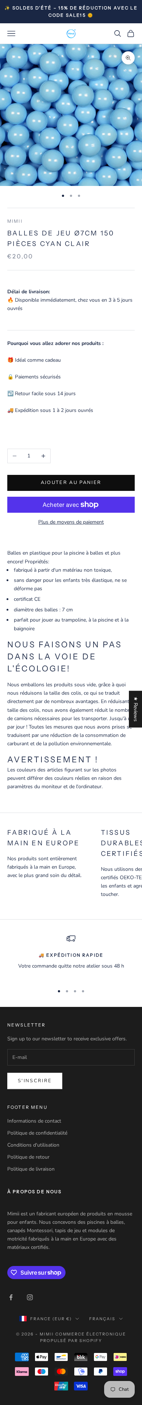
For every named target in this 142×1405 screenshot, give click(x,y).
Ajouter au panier (71, 482)
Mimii (15, 221)
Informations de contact (34, 1121)
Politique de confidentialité (37, 1133)
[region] (71, 956)
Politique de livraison (31, 1169)
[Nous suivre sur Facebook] (11, 1297)
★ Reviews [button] (135, 709)
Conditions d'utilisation (33, 1145)
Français (102, 1318)
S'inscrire (35, 1080)
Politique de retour (28, 1157)
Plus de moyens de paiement (71, 522)
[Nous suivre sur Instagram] (29, 1297)
